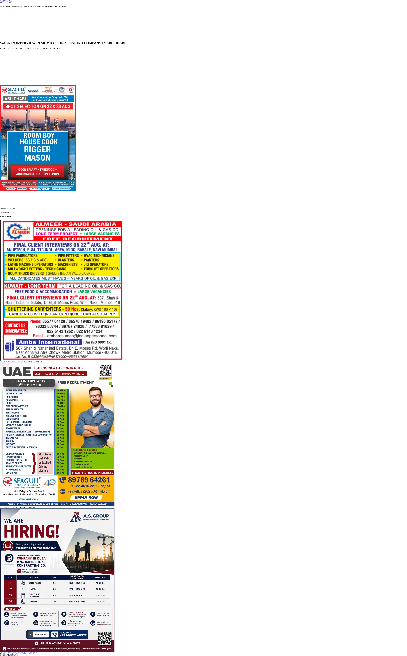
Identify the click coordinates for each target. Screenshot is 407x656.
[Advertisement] (63, 24)
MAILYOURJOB (6, 1)
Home (2, 6)
